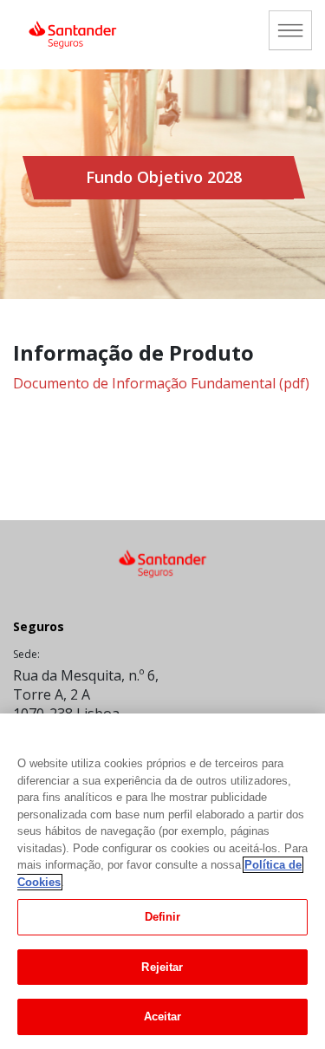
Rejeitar (162, 967)
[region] (162, 881)
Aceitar (163, 1016)
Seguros (38, 626)
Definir (163, 916)
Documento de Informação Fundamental (161, 383)
